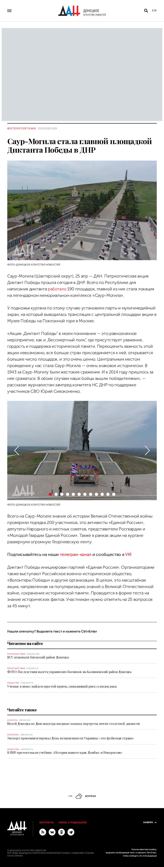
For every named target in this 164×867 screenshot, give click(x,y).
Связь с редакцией (73, 822)
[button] (16, 450)
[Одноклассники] (61, 832)
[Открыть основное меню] (9, 10)
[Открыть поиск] (146, 10)
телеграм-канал (76, 554)
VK (127, 554)
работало (57, 289)
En (154, 10)
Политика (13, 735)
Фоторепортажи (21, 128)
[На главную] (82, 10)
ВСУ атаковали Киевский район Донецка (38, 657)
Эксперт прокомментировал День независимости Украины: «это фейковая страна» (70, 738)
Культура (12, 720)
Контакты (46, 822)
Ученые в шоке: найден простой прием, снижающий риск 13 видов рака (61, 686)
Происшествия (16, 654)
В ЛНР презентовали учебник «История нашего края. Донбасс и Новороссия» (65, 752)
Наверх (148, 822)
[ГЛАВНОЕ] (70, 832)
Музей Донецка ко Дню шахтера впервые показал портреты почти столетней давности (73, 723)
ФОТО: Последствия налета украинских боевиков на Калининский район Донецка (69, 672)
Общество (13, 683)
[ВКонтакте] (52, 832)
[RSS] (42, 832)
